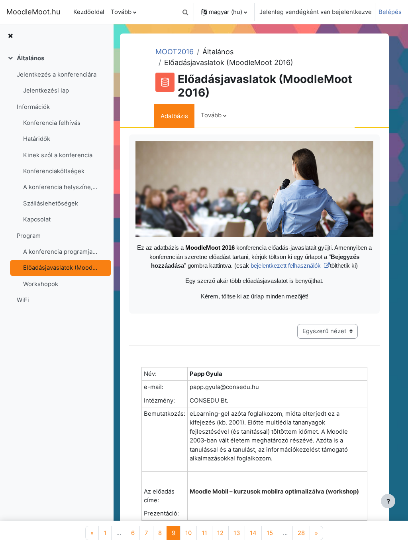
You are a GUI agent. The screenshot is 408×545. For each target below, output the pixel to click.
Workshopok (40, 284)
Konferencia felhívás (51, 122)
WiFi (23, 300)
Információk (33, 107)
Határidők (36, 138)
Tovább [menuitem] (121, 12)
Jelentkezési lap (46, 90)
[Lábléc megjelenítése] (388, 501)
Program (29, 235)
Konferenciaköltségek (53, 171)
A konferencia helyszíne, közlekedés (60, 187)
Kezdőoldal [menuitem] (88, 12)
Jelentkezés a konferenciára (56, 74)
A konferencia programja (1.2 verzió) (60, 251)
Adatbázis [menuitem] (174, 116)
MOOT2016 (174, 51)
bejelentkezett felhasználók (286, 265)
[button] (185, 12)
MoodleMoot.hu (33, 11)
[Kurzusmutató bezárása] (10, 36)
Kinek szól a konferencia (57, 155)
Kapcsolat (37, 219)
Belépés (390, 12)
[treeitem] (56, 179)
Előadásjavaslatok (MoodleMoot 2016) (60, 267)
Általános (30, 58)
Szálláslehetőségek (50, 203)
